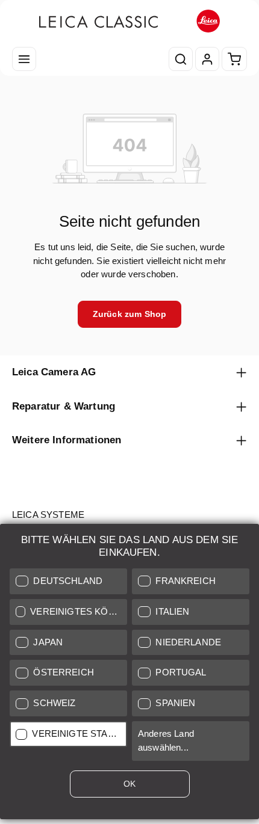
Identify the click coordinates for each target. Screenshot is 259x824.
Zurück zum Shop (129, 314)
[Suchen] (181, 59)
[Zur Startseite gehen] (129, 21)
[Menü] (24, 59)
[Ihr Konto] (207, 59)
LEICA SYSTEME (48, 515)
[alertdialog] (129, 674)
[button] (68, 581)
